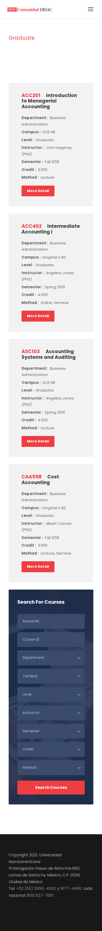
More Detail (38, 190)
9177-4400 (70, 888)
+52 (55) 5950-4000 (36, 888)
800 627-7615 (40, 895)
